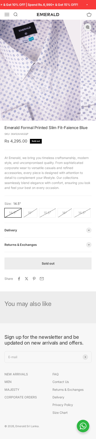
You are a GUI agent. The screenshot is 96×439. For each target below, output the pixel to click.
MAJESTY (11, 389)
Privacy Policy (62, 405)
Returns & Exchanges (67, 389)
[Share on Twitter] (26, 278)
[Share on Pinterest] (34, 278)
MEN (8, 382)
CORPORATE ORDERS (20, 397)
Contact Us (60, 382)
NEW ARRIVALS (16, 374)
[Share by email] (42, 278)
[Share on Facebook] (19, 278)
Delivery (58, 397)
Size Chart (60, 412)
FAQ (55, 374)
